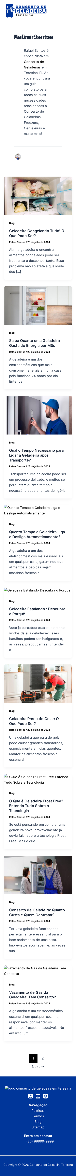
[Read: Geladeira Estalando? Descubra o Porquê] (37, 590)
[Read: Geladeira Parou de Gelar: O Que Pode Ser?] (38, 683)
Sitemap (38, 1127)
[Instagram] (30, 1096)
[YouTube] (38, 1096)
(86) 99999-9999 (40, 1141)
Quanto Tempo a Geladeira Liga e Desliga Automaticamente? (37, 534)
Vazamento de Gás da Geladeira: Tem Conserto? (33, 994)
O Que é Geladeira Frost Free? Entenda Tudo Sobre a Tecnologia (36, 806)
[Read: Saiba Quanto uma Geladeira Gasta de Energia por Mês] (38, 305)
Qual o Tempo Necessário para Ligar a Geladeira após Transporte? (36, 455)
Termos (38, 1116)
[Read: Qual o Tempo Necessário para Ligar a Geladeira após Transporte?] (38, 415)
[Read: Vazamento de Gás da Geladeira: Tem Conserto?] (38, 971)
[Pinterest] (45, 1096)
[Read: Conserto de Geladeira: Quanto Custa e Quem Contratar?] (38, 874)
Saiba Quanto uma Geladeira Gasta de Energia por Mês (34, 343)
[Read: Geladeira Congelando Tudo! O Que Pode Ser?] (38, 196)
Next (38, 1066)
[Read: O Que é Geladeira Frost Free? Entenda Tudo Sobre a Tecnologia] (38, 779)
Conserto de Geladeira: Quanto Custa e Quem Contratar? (37, 912)
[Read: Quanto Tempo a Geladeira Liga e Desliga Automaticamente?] (38, 510)
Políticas (38, 1111)
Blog (12, 223)
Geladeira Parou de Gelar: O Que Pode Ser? (34, 721)
